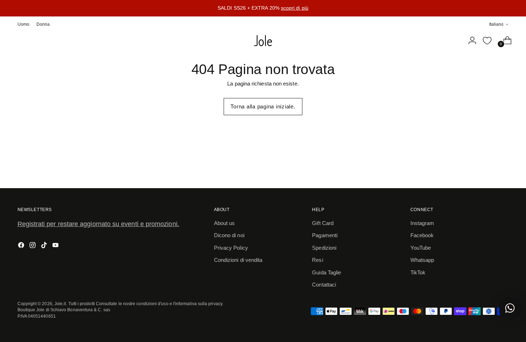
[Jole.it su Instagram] (33, 246)
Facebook (422, 235)
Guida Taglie (326, 272)
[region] (263, 8)
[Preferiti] (487, 40)
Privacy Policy (231, 248)
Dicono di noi (229, 235)
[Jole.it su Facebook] (22, 246)
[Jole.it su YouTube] (56, 246)
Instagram (422, 223)
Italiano (496, 24)
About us (224, 223)
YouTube (420, 248)
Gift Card (322, 223)
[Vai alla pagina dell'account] (469, 40)
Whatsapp (422, 260)
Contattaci (324, 285)
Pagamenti (324, 235)
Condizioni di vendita (238, 260)
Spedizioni (324, 248)
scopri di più (294, 8)
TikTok (417, 272)
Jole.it (60, 303)
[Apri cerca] (454, 40)
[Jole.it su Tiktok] (44, 246)
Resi (317, 260)
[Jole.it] (263, 41)
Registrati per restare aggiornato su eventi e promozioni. (98, 224)
